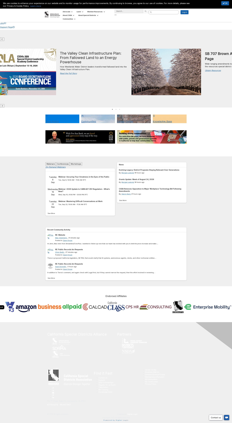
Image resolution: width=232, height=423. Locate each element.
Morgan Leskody (128, 173)
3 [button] (119, 109)
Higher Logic (132, 414)
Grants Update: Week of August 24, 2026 (136, 179)
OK (226, 3)
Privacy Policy (150, 384)
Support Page (6, 27)
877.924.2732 (52, 405)
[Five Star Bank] (80, 137)
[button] (68, 11)
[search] (145, 11)
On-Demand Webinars (55, 167)
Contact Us (103, 378)
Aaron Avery (126, 194)
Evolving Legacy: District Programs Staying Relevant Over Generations (149, 170)
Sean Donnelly (60, 267)
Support (102, 380)
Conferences (63, 164)
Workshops (76, 164)
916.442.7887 (65, 405)
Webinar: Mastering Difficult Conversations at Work (80, 201)
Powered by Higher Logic (116, 420)
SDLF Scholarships (106, 382)
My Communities (151, 382)
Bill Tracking (103, 390)
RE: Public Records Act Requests (69, 249)
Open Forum (67, 240)
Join (2, 23)
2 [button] (116, 109)
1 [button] (112, 109)
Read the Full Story (68, 73)
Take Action (103, 387)
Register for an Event (107, 385)
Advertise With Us (152, 372)
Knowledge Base (105, 392)
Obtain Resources (213, 70)
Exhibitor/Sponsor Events (155, 374)
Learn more (35, 6)
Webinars (50, 164)
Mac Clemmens (61, 238)
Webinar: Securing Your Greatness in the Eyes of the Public (83, 177)
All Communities (151, 379)
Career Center (150, 370)
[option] (130, 72)
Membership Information (154, 377)
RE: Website (60, 235)
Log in (184, 12)
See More (51, 213)
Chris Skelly (59, 252)
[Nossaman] (152, 137)
